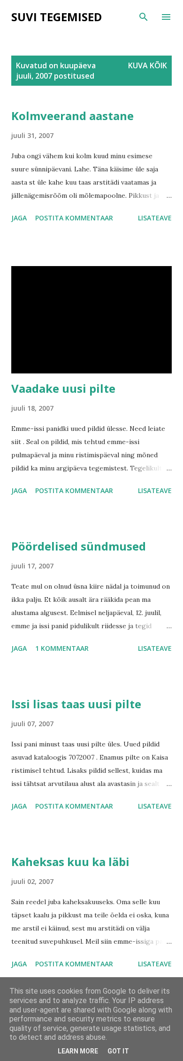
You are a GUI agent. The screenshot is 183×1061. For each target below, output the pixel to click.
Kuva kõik (147, 65)
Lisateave (155, 217)
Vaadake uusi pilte (63, 388)
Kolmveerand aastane (72, 115)
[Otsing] (143, 17)
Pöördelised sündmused (78, 546)
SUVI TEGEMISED (56, 16)
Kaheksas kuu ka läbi (70, 861)
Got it (118, 1051)
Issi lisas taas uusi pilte (76, 704)
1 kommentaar (62, 648)
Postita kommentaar (74, 217)
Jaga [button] (19, 217)
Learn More (78, 1051)
